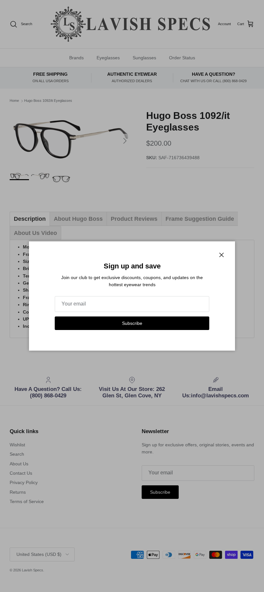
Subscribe (132, 323)
